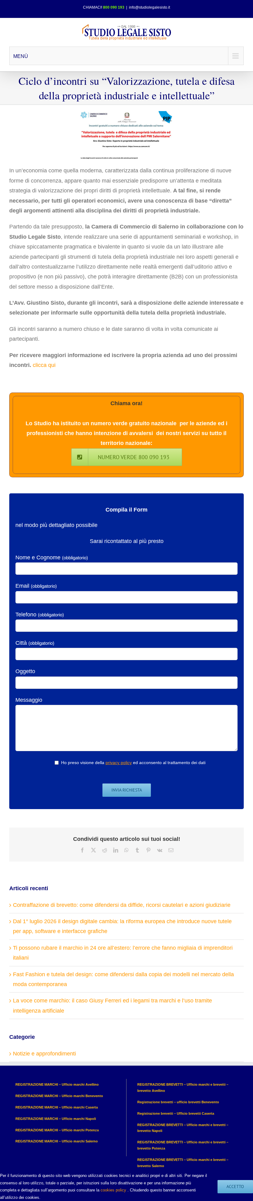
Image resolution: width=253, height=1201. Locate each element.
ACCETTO (235, 1186)
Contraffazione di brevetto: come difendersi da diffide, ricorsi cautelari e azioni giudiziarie (121, 905)
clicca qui (44, 365)
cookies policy (113, 1190)
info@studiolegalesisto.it (149, 7)
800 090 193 (113, 7)
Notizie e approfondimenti (44, 1054)
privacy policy (119, 762)
